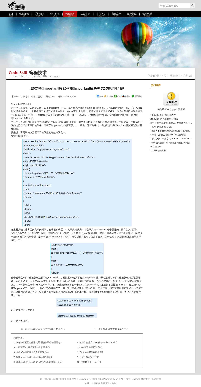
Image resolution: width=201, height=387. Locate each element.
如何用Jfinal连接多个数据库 (171, 109)
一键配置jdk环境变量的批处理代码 (33, 347)
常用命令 (156, 146)
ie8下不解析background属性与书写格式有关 (174, 130)
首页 (163, 75)
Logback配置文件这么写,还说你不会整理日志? (39, 342)
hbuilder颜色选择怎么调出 (165, 118)
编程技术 (174, 75)
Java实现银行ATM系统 (90, 347)
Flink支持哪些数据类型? (91, 352)
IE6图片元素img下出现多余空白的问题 (171, 142)
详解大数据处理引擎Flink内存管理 (169, 134)
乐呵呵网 (16, 5)
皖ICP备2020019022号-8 (65, 378)
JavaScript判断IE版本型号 (115, 328)
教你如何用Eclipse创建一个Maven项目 (98, 342)
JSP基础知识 (160, 150)
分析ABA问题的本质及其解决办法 (32, 352)
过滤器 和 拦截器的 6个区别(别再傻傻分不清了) (39, 361)
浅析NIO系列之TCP (89, 357)
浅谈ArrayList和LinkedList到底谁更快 (34, 357)
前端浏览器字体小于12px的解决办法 (47, 328)
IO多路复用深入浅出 (162, 126)
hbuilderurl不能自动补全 (164, 114)
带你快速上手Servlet (91, 361)
